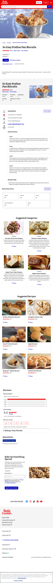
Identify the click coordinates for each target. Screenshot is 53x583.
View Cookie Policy (22, 578)
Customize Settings (18, 580)
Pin (4, 116)
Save (6, 60)
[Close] (51, 574)
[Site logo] (7, 512)
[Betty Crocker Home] (5, 2)
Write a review (17, 50)
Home (4, 42)
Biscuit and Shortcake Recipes (20, 42)
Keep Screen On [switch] (4, 127)
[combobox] (25, 7)
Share (4, 123)
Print (4, 119)
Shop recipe (47, 111)
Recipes (9, 42)
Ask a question (24, 50)
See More (47, 188)
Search (49, 6)
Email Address (8, 473)
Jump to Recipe (16, 60)
